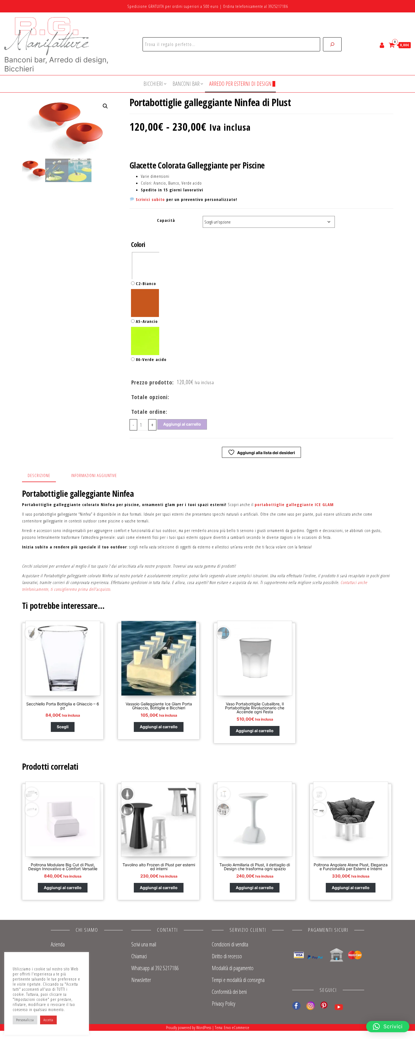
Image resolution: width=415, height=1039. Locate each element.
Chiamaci (139, 956)
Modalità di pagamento (233, 968)
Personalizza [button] (25, 1019)
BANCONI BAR (186, 84)
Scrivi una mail (143, 944)
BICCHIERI (153, 84)
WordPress (203, 1027)
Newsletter (141, 980)
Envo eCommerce (236, 1027)
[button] (105, 106)
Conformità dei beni (229, 992)
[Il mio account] (382, 45)
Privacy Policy (223, 1003)
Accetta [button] (48, 1019)
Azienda (58, 944)
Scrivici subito (150, 199)
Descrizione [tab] (39, 475)
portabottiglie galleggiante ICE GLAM (295, 504)
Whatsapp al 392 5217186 (155, 968)
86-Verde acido (151, 359)
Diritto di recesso (227, 956)
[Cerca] (332, 44)
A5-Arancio (147, 321)
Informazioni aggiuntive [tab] (94, 475)
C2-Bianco (146, 283)
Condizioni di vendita (230, 944)
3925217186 (278, 6)
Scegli (63, 726)
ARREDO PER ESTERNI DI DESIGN (240, 84)
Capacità (166, 220)
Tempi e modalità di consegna (238, 980)
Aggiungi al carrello (182, 424)
